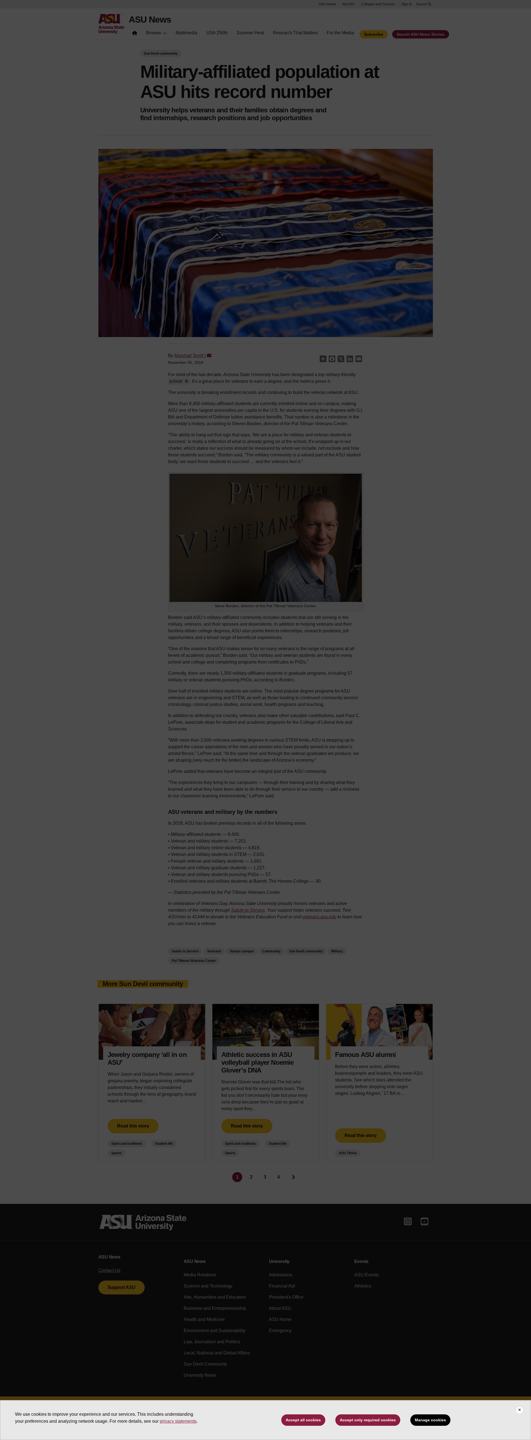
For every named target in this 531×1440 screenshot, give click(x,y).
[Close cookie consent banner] (519, 1410)
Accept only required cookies (368, 1420)
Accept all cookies (303, 1420)
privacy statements (178, 1421)
